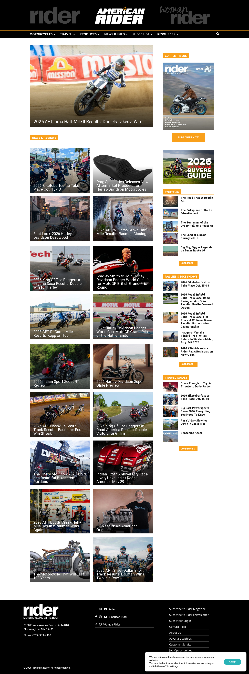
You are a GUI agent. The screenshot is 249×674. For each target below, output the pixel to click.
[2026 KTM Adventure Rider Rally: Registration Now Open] (170, 352)
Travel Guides (176, 377)
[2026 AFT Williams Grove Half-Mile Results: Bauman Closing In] (123, 218)
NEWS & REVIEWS (44, 137)
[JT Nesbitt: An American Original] (123, 511)
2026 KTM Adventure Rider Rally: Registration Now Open (197, 351)
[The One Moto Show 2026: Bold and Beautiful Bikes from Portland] (60, 463)
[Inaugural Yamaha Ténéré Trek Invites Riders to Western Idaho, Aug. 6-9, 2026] (170, 336)
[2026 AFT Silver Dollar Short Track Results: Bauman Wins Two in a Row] (123, 559)
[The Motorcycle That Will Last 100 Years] (60, 559)
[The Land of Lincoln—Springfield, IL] (170, 238)
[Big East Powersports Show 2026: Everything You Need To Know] (170, 411)
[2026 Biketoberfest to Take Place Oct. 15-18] (60, 170)
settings (174, 666)
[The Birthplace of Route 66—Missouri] (170, 214)
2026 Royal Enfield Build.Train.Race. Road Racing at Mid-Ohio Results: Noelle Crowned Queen (197, 301)
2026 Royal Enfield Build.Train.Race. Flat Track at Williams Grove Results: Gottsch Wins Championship (196, 320)
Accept (232, 661)
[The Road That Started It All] (170, 201)
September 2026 (191, 432)
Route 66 (172, 192)
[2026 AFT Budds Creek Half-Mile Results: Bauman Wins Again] (60, 511)
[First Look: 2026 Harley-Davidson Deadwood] (60, 218)
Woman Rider (111, 624)
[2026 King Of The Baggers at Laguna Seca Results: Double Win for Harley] (60, 268)
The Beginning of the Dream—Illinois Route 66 (197, 224)
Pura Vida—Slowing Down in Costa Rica (194, 422)
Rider (112, 609)
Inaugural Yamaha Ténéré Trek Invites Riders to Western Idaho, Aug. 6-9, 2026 (197, 337)
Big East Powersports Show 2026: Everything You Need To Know (195, 411)
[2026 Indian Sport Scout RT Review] (60, 366)
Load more (187, 263)
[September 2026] (170, 436)
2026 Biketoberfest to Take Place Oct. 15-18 (195, 284)
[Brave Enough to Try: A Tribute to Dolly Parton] (170, 387)
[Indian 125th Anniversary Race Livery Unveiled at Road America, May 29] (123, 463)
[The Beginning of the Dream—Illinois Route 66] (170, 226)
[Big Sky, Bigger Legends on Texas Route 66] (170, 251)
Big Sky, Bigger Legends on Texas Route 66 (196, 249)
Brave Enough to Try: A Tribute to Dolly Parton (196, 385)
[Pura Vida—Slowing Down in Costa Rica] (170, 424)
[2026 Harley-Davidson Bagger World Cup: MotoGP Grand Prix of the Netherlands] (123, 316)
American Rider (118, 616)
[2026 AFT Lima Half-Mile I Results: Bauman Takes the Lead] (91, 86)
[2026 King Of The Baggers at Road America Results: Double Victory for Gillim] (123, 414)
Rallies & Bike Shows (181, 276)
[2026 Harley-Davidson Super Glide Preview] (123, 366)
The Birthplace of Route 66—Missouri (196, 212)
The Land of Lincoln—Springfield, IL (195, 236)
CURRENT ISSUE (176, 55)
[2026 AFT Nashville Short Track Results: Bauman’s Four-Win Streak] (60, 414)
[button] (218, 34)
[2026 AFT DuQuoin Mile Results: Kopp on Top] (60, 316)
